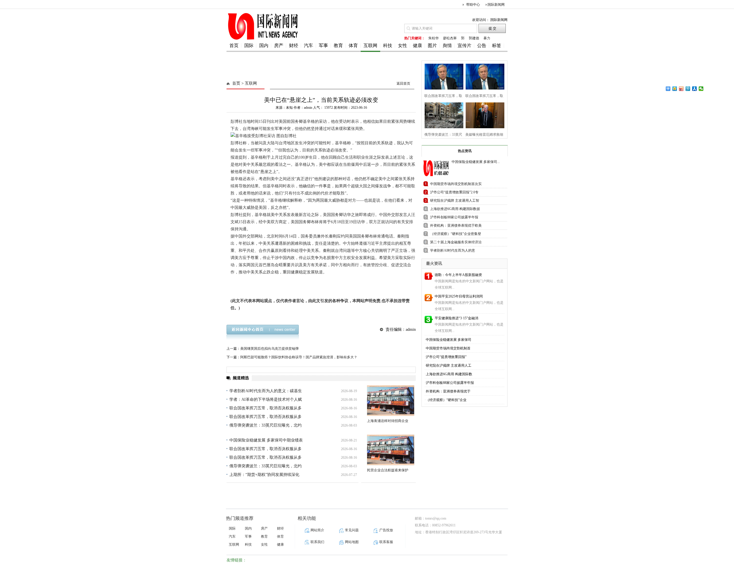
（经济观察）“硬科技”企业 (446, 400)
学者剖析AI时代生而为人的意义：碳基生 (265, 391)
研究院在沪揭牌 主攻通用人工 (448, 365)
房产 (278, 45)
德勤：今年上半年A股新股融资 (458, 275)
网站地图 (352, 542)
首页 (234, 45)
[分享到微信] (701, 88)
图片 (432, 45)
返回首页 (403, 83)
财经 (293, 45)
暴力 (486, 38)
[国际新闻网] (262, 39)
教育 (338, 45)
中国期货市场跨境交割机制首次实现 (456, 185)
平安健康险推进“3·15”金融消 (456, 318)
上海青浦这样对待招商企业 (387, 421)
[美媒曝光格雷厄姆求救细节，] (483, 114)
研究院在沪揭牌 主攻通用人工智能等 (454, 202)
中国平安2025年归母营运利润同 (459, 296)
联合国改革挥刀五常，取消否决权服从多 (265, 408)
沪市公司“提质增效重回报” (446, 357)
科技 (387, 45)
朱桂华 (433, 38)
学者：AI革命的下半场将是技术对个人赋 (265, 399)
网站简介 (317, 530)
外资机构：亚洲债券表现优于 (448, 391)
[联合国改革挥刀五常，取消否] (442, 76)
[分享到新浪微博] (681, 88)
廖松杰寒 (450, 38)
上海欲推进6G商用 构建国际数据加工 (455, 210)
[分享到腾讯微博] (688, 88)
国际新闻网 (496, 5)
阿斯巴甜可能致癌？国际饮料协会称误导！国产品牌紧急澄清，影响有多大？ (298, 357)
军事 (323, 45)
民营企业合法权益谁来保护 (387, 470)
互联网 (370, 45)
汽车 (308, 45)
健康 (417, 45)
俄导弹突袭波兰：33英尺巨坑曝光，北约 (265, 425)
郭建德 (474, 38)
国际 (248, 45)
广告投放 (386, 530)
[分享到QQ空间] (674, 88)
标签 (496, 45)
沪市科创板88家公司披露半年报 (450, 383)
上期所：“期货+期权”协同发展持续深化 (264, 474)
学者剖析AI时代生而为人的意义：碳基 (452, 251)
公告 (481, 45)
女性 (402, 45)
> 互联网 (248, 83)
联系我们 (317, 542)
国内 (263, 45)
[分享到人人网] (694, 88)
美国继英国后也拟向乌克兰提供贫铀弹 (269, 349)
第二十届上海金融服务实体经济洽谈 (456, 243)
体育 (353, 45)
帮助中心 (473, 5)
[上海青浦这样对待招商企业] (390, 400)
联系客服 (386, 542)
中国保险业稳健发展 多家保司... (476, 162)
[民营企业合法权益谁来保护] (390, 450)
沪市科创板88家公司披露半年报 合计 (454, 218)
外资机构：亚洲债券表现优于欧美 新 (456, 226)
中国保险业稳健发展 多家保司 (448, 340)
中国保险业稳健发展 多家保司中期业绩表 (266, 440)
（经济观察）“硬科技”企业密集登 (455, 234)
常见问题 (352, 530)
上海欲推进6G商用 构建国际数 (449, 374)
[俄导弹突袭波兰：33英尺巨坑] (442, 114)
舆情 (447, 45)
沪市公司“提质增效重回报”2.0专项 (454, 193)
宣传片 (464, 45)
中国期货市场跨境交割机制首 (448, 348)
